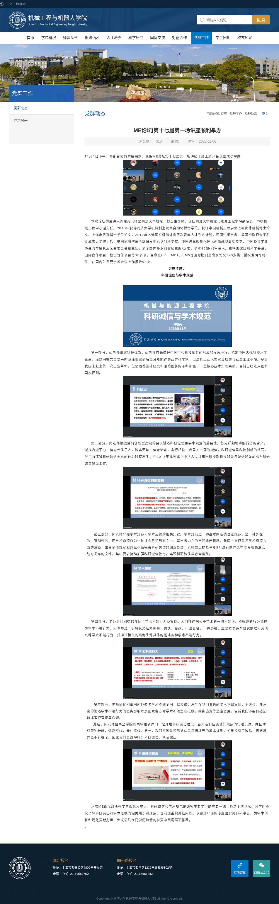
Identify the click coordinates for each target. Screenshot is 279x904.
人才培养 (114, 38)
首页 (30, 38)
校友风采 (244, 38)
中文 (9, 3)
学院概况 (48, 38)
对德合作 (179, 38)
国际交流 (157, 38)
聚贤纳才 (92, 38)
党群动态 (21, 108)
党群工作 (201, 38)
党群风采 (21, 120)
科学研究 (135, 38)
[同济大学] (20, 868)
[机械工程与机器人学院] (48, 20)
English (21, 3)
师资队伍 (70, 38)
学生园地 (223, 38)
